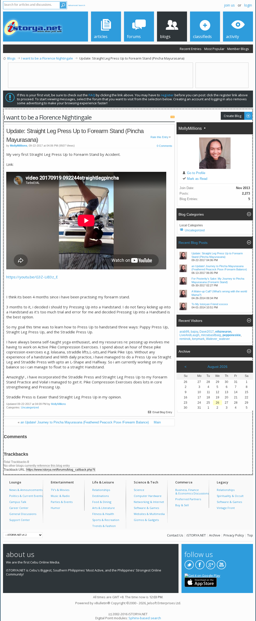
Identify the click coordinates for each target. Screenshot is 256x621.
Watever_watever (218, 339)
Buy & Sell (182, 505)
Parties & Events (61, 502)
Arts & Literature (103, 508)
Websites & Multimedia (149, 514)
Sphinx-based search (144, 618)
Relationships (101, 490)
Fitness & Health (103, 514)
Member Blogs (238, 49)
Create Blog (231, 115)
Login (248, 5)
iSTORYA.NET (196, 535)
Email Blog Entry (162, 412)
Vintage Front (226, 508)
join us (229, 5)
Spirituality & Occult (230, 496)
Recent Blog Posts (193, 243)
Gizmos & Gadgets (146, 520)
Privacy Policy (234, 535)
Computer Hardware (148, 496)
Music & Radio (60, 496)
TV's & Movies (60, 490)
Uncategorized (30, 407)
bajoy (194, 331)
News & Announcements (25, 490)
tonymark (198, 339)
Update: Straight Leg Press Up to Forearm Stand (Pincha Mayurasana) (217, 255)
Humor (55, 508)
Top (250, 535)
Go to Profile (195, 173)
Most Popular (214, 49)
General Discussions (22, 514)
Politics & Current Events (25, 496)
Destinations (100, 496)
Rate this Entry (159, 137)
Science (139, 490)
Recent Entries (191, 49)
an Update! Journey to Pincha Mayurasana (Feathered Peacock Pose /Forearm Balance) (84, 422)
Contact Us (175, 535)
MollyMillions (58, 403)
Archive (214, 535)
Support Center (19, 520)
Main (157, 422)
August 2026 (218, 367)
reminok (185, 339)
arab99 (184, 331)
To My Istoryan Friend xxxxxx (210, 304)
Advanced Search (76, 5)
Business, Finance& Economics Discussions (192, 491)
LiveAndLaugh (190, 335)
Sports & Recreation (105, 520)
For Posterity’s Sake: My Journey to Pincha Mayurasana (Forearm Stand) (218, 280)
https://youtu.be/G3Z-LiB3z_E (32, 276)
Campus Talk (17, 502)
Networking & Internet (149, 502)
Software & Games (146, 508)
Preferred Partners (188, 499)
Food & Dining (101, 502)
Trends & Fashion (104, 526)
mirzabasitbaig (211, 335)
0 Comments (164, 145)
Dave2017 (207, 331)
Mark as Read (196, 179)
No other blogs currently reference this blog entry (37, 465)
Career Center (18, 508)
